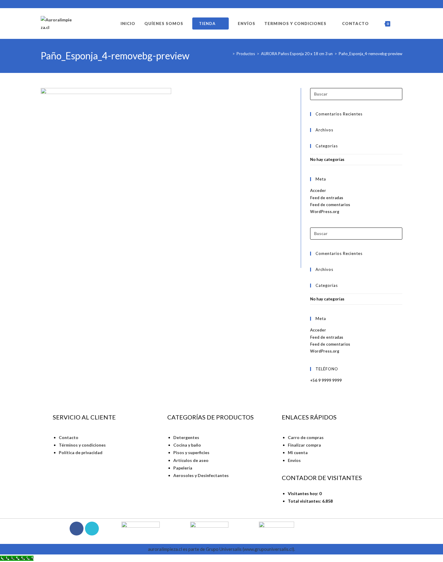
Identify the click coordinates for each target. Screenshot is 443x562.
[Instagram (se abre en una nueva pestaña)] (399, 4)
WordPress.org (324, 211)
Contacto (68, 437)
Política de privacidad (80, 452)
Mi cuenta (298, 452)
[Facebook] (76, 528)
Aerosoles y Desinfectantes (201, 475)
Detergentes (186, 437)
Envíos (294, 460)
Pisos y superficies (191, 452)
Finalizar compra (304, 444)
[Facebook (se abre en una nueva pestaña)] (393, 4)
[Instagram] (92, 528)
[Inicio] (229, 53)
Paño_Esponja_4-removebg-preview (370, 53)
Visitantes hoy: (303, 493)
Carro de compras (306, 437)
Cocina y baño (187, 444)
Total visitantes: (305, 501)
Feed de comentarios (330, 204)
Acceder (318, 190)
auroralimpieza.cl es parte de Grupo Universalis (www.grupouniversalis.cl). (221, 549)
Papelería (182, 467)
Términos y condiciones (82, 444)
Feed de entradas (326, 197)
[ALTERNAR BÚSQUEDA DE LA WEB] (401, 23)
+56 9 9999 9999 (326, 380)
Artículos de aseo (191, 460)
